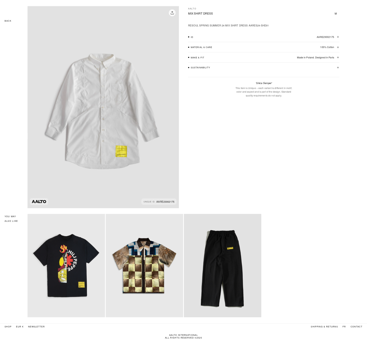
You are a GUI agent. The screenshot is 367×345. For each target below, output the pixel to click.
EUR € (20, 326)
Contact (356, 326)
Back (8, 20)
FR (344, 326)
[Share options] (172, 12)
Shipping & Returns (324, 326)
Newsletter (36, 326)
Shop (8, 326)
